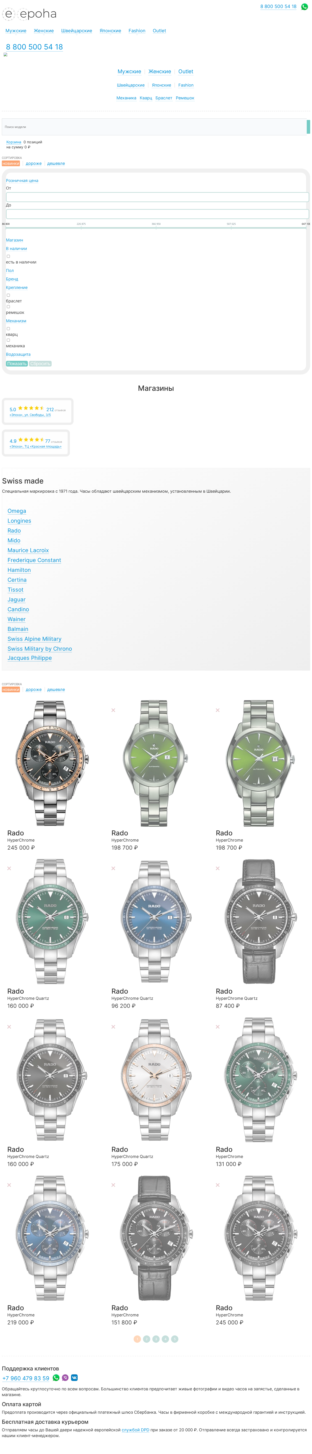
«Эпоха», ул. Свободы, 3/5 (38, 412)
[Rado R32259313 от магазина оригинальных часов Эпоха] (262, 1080)
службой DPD (135, 1429)
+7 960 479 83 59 (25, 1378)
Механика (126, 97)
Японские (161, 85)
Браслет (164, 97)
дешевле (56, 163)
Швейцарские (131, 85)
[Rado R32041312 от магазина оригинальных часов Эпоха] (158, 763)
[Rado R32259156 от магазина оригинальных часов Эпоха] (158, 1238)
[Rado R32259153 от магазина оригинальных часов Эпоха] (262, 1238)
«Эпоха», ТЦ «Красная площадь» (36, 443)
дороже (34, 163)
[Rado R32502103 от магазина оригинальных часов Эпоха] (158, 1080)
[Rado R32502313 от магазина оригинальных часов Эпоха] (54, 921)
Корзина (13, 142)
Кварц (146, 97)
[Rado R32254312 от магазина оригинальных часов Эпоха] (262, 763)
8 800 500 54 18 (34, 46)
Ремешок (185, 97)
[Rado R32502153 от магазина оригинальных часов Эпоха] (54, 1080)
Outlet (185, 71)
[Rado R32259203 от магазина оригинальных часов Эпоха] (54, 1238)
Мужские (129, 71)
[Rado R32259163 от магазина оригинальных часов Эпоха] (54, 763)
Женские (159, 71)
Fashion (186, 85)
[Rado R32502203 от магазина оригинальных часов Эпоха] (158, 921)
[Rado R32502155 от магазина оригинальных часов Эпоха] (262, 921)
